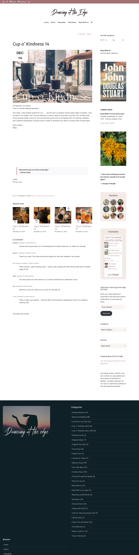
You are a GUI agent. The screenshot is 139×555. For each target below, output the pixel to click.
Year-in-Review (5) (79, 536)
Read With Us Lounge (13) (81, 490)
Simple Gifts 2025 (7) (80, 508)
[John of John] (106, 243)
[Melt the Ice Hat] (120, 209)
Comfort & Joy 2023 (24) (81, 421)
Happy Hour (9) (78, 453)
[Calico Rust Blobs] (113, 202)
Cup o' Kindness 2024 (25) (82, 426)
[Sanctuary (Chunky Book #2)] (113, 216)
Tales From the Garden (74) (82, 522)
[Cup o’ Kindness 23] (42, 208)
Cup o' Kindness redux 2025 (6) (84, 431)
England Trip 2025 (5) (80, 444)
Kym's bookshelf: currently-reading (113, 238)
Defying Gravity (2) (79, 435)
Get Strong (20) (78, 449)
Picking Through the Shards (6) (83, 476)
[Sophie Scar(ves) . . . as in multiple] (120, 216)
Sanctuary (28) (77, 499)
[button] (91, 22)
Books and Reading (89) (81, 417)
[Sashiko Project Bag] (106, 202)
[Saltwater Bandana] (120, 202)
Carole (14, 296)
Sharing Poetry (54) (79, 504)
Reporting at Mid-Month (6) (82, 495)
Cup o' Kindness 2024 (38, 195)
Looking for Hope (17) (80, 458)
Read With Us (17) (78, 485)
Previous (82, 34)
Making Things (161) (79, 463)
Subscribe (106, 313)
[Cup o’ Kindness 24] (21, 208)
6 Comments (50, 195)
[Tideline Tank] (113, 209)
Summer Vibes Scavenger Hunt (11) (85, 513)
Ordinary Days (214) (79, 472)
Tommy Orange (109, 260)
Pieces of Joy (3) (78, 481)
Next (89, 34)
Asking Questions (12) (80, 412)
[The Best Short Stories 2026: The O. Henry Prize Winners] (106, 250)
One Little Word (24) (79, 467)
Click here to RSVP (107, 123)
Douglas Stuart (113, 245)
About (6, 549)
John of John (113, 243)
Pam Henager (17, 263)
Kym (16, 195)
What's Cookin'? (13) (80, 531)
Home (6, 545)
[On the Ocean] (106, 209)
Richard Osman (113, 268)
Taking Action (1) (78, 518)
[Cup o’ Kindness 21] (84, 208)
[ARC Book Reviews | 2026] (106, 216)
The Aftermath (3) (78, 527)
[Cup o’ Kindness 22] (63, 208)
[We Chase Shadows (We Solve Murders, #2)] (106, 264)
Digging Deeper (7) (79, 440)
